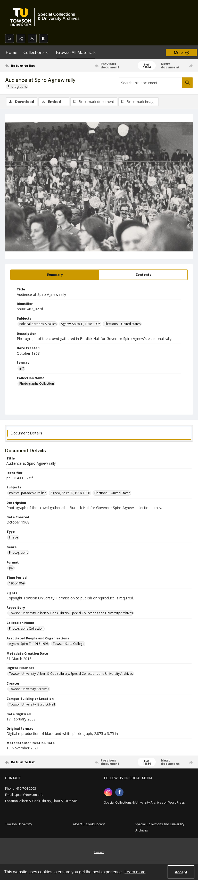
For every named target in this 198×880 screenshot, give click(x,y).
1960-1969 (16, 583)
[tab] (55, 275)
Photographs (17, 86)
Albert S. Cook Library (89, 824)
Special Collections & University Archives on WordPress (144, 802)
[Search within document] (187, 82)
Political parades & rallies (37, 324)
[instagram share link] (108, 792)
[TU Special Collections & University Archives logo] (46, 17)
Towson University (18, 824)
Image (13, 537)
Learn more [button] (135, 872)
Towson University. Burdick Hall (32, 704)
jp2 (21, 368)
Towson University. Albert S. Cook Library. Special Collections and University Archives (71, 613)
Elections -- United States (123, 324)
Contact (99, 852)
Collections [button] (34, 52)
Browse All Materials (76, 52)
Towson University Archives (29, 689)
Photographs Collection (36, 383)
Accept (181, 872)
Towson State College (68, 643)
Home (11, 52)
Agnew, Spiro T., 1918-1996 (80, 324)
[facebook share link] (119, 792)
